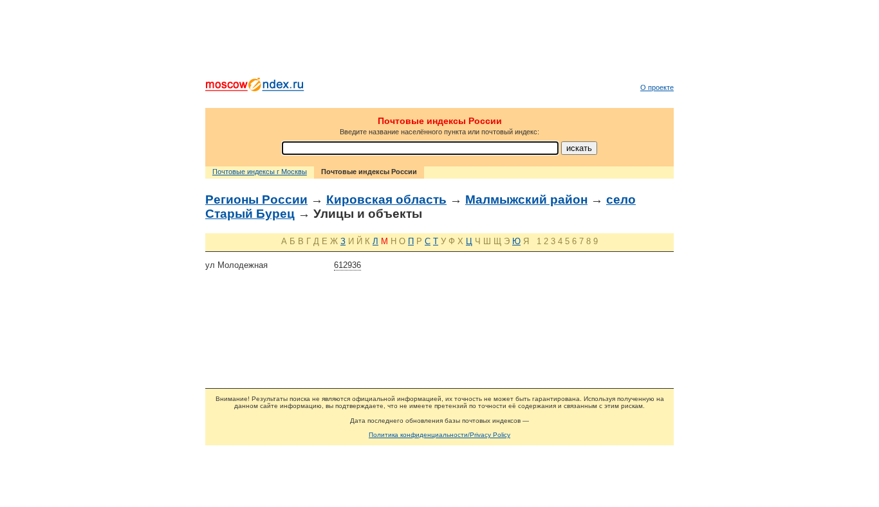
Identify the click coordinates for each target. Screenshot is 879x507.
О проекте (657, 87)
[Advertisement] (439, 42)
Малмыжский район (526, 199)
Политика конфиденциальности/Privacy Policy (439, 434)
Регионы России (256, 199)
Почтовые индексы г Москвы (259, 171)
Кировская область (386, 199)
